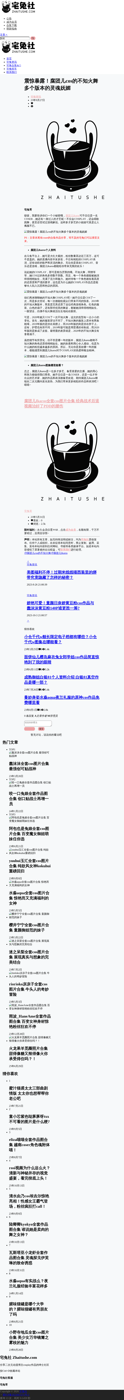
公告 (9, 18)
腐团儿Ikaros (73, 215)
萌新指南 (11, 28)
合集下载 (11, 25)
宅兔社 (23, 1391)
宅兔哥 (28, 511)
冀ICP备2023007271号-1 (16, 1394)
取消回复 (29, 729)
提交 (41, 729)
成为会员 (11, 22)
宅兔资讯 (36, 96)
